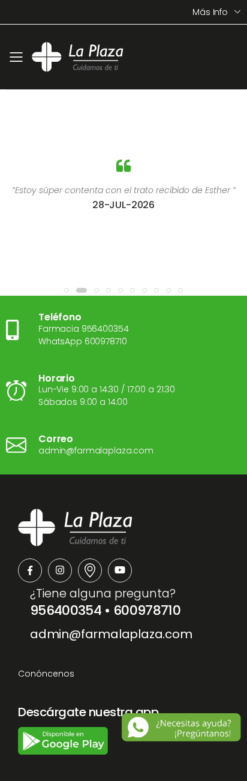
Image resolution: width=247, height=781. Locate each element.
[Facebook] (30, 570)
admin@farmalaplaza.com (111, 634)
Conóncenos (46, 674)
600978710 (146, 610)
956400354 (65, 610)
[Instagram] (60, 570)
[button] (67, 290)
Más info (210, 12)
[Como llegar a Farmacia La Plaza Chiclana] (90, 570)
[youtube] (120, 570)
